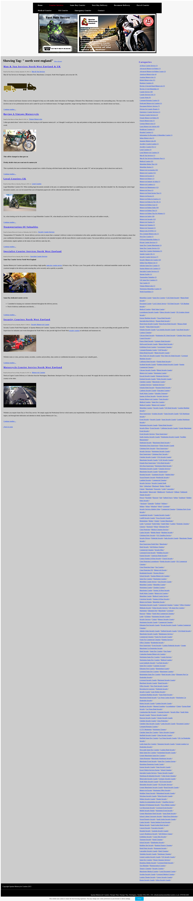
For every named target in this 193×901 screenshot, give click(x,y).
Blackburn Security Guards (148, 683)
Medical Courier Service (160, 596)
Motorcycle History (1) (147, 178)
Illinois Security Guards (164, 370)
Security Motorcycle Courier (40, 324)
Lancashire (170, 489)
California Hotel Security (148, 361)
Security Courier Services (46, 232)
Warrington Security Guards (148, 425)
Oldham (176, 492)
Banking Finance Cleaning (163, 845)
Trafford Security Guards (169, 631)
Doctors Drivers (158, 573)
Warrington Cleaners (159, 729)
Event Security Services (147, 434)
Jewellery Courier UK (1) (148, 147)
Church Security (167, 558)
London (172, 524)
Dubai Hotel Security (165, 425)
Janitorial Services (158, 385)
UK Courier (63, 10)
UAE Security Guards (166, 460)
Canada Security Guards (161, 515)
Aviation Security (157, 414)
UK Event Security (165, 781)
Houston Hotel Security (163, 387)
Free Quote (167, 651)
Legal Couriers (36, 184)
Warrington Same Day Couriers (150, 657)
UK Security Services (165, 784)
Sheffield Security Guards (148, 735)
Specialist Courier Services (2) (149, 271)
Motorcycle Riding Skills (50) (149, 207)
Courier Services (56, 5)
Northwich (169, 492)
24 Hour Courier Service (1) (149, 66)
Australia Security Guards (160, 831)
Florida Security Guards (167, 561)
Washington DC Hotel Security (166, 335)
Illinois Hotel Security (166, 344)
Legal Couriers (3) (145, 150)
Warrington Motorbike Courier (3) (150, 289)
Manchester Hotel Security (161, 443)
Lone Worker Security (158, 692)
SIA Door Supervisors (147, 466)
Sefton (176, 498)
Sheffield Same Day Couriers (149, 738)
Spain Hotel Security (165, 695)
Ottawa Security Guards (167, 312)
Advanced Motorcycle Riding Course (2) (153, 71)
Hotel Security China (168, 674)
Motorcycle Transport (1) (148, 228)
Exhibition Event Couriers (148, 347)
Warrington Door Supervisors (149, 445)
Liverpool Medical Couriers (165, 874)
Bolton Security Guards (147, 703)
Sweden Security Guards (147, 874)
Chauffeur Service (168, 802)
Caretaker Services (145, 385)
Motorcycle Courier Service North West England (33, 367)
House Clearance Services (161, 860)
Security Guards (158, 408)
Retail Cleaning (157, 839)
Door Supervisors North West (149, 544)
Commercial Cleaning (159, 480)
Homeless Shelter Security (148, 863)
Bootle (168, 486)
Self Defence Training (157, 547)
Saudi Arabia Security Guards (166, 819)
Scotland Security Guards (148, 364)
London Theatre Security (148, 877)
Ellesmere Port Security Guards (150, 625)
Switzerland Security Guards (166, 752)
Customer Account (159, 666)
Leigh (164, 489)
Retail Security (162, 683)
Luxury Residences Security (149, 834)
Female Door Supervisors (148, 463)
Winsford (154, 506)
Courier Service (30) (146, 92)
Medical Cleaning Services (159, 529)
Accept (139, 898)
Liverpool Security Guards (148, 680)
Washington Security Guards (170, 437)
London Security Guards (163, 703)
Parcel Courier (143, 5)
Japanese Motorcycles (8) (148, 141)
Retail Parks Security (146, 848)
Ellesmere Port (163, 527)
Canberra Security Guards (148, 390)
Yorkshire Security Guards (148, 854)
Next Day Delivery (99, 5)
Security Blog (159, 550)
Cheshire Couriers (145, 382)
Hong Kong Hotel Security (167, 324)
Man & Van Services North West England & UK (32, 66)
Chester (142, 489)
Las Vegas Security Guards (168, 738)
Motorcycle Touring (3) (147, 222)
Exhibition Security (146, 837)
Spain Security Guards (171, 414)
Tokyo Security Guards (166, 732)
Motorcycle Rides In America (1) (150, 199)
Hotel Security (144, 547)
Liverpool (166, 506)
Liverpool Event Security (164, 808)
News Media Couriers (168, 805)
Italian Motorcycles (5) (147, 138)
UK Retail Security (171, 408)
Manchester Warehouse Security (161, 758)
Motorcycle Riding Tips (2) (148, 210)
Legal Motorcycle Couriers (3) (149, 152)
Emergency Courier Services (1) (150, 112)
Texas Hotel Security (163, 318)
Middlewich (161, 492)
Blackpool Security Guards (166, 680)
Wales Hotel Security (152, 327)
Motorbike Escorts (158, 602)
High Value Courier (158, 309)
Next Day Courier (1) (146, 236)
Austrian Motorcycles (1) (148, 77)
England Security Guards (148, 379)
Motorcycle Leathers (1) (147, 184)
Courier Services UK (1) (147, 94)
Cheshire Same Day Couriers (149, 732)
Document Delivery (122, 5)
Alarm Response (145, 758)
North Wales (156, 524)
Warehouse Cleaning (164, 854)
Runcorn (155, 498)
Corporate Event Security (148, 553)
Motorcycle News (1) (146, 190)
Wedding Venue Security (147, 793)
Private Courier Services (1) (148, 242)
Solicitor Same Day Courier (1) (150, 265)
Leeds (141, 524)
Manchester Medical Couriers (149, 871)
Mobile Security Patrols (147, 810)
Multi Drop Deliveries (170, 816)
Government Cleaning (164, 347)
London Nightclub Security (171, 645)
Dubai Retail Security (146, 353)
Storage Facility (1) (146, 274)
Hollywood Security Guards (149, 344)
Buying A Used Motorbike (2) (149, 89)
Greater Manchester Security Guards (151, 787)
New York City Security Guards (150, 356)
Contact (101, 10)
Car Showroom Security (147, 808)
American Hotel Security (159, 555)
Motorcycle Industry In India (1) (150, 181)
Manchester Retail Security (148, 697)
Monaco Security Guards (166, 619)
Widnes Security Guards (147, 799)
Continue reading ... (10, 109)
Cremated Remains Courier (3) (149, 100)
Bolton (162, 486)
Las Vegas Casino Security (166, 697)
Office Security (144, 686)
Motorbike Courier (145, 298)
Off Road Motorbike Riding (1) (150, 239)
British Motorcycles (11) (147, 80)
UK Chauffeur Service (164, 535)
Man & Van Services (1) (147, 155)
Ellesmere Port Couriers (147, 668)
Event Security (144, 419)
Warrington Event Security (164, 810)
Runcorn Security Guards (148, 718)
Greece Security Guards (164, 877)
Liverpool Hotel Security (165, 863)
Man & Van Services (38, 71)
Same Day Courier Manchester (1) (151, 245)
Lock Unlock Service (159, 303)
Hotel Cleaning (163, 851)
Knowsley (157, 489)
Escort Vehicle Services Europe (150, 770)
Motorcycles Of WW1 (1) (148, 231)
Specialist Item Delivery (147, 321)
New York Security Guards (159, 686)
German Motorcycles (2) (147, 123)
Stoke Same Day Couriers (148, 752)
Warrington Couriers (159, 579)
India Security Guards (171, 538)
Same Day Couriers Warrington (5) (151, 251)
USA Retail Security (184, 631)
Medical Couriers (145, 309)
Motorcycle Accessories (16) (149, 170)
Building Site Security (147, 845)
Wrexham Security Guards (148, 796)
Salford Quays (167, 498)
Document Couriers (183, 724)
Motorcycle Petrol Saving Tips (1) (150, 193)
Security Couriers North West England (27, 319)
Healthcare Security (146, 706)
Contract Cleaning (145, 332)
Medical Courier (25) (146, 161)
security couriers (74, 330)
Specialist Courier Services (38, 256)
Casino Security (145, 532)
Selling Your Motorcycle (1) (148, 263)
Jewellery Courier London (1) (149, 144)
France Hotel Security (146, 341)
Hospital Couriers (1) (146, 132)
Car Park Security (162, 663)
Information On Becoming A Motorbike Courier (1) (156, 135)
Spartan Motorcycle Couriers (149, 399)
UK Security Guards (168, 857)
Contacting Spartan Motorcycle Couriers (152, 654)
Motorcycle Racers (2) (147, 196)
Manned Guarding (159, 706)
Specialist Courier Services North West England (33, 251)
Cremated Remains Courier (148, 350)
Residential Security (146, 573)
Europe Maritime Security (148, 318)
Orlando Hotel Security (147, 387)
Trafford (157, 503)
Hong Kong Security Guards (149, 324)
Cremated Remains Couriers (149, 726)
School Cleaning (166, 770)
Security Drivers (145, 538)
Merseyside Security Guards (149, 779)
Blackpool (155, 486)
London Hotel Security (167, 750)
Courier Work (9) (145, 97)
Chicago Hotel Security (147, 335)
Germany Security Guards (167, 779)
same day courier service (54, 265)
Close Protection (145, 529)
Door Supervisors (145, 414)
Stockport (143, 503)
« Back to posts (8, 427)
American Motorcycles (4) (148, 74)
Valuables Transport (161, 393)
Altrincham (147, 486)
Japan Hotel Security (169, 813)
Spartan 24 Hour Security (148, 396)
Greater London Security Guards (150, 857)
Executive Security (157, 828)
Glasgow (142, 527)
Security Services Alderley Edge (150, 509)
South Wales (165, 524)
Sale (160, 498)
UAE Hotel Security (172, 298)
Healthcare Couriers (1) (147, 129)
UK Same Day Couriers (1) (148, 280)
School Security (145, 576)
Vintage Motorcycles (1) (147, 286)
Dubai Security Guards (167, 445)
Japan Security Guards (169, 419)
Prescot (142, 498)
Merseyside (152, 492)
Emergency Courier (83, 10)
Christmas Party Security (147, 448)
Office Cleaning (185, 605)
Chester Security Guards (164, 718)
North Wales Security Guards (149, 781)
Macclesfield (144, 492)
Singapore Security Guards (166, 744)
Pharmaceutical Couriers (157, 865)
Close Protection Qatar (147, 567)
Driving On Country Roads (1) (149, 109)
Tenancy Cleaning (145, 868)
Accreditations (170, 706)
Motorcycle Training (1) (147, 225)
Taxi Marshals (144, 865)
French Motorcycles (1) (147, 121)
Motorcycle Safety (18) (147, 216)
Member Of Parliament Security (150, 805)
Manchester (149, 489)
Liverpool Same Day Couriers (149, 671)
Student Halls (169, 474)
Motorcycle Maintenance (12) (149, 187)
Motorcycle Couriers (38, 372)
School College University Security (151, 816)
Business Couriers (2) (146, 83)
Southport (182, 498)
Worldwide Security (162, 477)
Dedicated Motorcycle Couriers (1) (151, 103)
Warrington (143, 611)
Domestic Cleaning (183, 524)
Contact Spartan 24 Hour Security (150, 558)
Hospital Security (145, 474)
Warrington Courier (160, 373)
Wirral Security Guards (165, 796)
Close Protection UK (146, 570)
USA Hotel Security (163, 463)
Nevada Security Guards (168, 625)
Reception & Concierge (147, 689)
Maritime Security (167, 532)
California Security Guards (169, 428)
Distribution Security (157, 842)
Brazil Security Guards (171, 787)
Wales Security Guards (164, 379)
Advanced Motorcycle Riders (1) (150, 68)
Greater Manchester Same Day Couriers (152, 755)
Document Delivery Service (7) (150, 106)
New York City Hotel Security (170, 356)
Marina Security (145, 825)
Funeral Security (145, 555)
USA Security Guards (164, 457)
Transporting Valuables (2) (148, 277)
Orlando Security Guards (148, 330)
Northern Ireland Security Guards (167, 364)
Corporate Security (163, 712)
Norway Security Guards (159, 715)
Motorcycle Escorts (160, 570)
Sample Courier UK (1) (147, 254)
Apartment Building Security (149, 695)
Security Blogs (144, 428)
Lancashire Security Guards (148, 851)
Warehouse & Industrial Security (150, 776)
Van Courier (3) (145, 283)
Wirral (160, 506)
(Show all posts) (58, 61)
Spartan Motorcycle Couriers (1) (150, 268)
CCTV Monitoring (146, 729)
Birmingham (144, 521)
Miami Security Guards (162, 353)
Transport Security (145, 839)
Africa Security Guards (163, 880)
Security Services (162, 396)
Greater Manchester (166, 521)
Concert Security (145, 828)
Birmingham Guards (162, 668)
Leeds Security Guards (168, 724)
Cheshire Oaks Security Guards (150, 724)
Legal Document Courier (167, 871)
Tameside (151, 503)
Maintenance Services (166, 634)
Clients (178, 706)
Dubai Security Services (160, 608)
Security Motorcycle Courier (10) (150, 260)
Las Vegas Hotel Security (154, 709)
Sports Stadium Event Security (160, 822)
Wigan (148, 506)
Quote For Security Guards (163, 637)
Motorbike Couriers (146, 408)
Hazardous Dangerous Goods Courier (152, 764)
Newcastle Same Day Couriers (149, 750)
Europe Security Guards (147, 767)
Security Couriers (157, 868)
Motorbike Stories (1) (146, 167)
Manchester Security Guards (149, 460)
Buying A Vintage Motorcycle (21, 114)
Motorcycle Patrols (146, 602)
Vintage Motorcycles (35, 119)
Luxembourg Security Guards (149, 312)
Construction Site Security (148, 712)
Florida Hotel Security (164, 361)
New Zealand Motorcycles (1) (149, 234)
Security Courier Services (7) (149, 257)
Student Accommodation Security (150, 802)
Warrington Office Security (161, 790)
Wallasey (164, 503)
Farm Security (163, 399)
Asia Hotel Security (182, 330)
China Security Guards (164, 735)
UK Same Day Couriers (176, 608)
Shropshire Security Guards (148, 784)
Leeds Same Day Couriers (148, 744)
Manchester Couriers (166, 671)
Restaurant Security (160, 848)
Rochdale (148, 498)
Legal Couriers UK (15, 179)
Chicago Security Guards (148, 370)
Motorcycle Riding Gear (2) (148, 205)
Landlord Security (145, 480)
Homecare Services (162, 376)
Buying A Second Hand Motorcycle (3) (152, 86)
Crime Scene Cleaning (168, 776)
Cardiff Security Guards (147, 518)
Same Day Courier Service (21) (150, 248)
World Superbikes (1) (146, 291)
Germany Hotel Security (162, 341)
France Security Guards (165, 773)
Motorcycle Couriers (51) (148, 173)
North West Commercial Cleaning (163, 613)
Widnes (142, 506)
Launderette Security (146, 515)
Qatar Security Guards (163, 767)
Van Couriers (159, 567)
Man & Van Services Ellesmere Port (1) (152, 158)
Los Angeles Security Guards (166, 330)
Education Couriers (163, 390)
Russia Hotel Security (163, 321)
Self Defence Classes (165, 834)
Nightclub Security (146, 443)
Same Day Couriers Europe (166, 761)
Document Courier (145, 303)
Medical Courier (45, 10)
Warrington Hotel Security (163, 466)
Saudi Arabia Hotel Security (160, 825)
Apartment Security (158, 474)
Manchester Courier (158, 382)
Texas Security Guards (163, 518)
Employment (163, 471)
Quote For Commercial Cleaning (150, 640)
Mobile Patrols (155, 532)
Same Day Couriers (159, 298)
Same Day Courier (77, 5)
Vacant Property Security (147, 477)
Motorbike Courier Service (148, 582)
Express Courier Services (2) (149, 115)
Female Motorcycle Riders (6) (149, 118)
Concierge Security (146, 599)
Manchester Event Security (148, 761)
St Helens (148, 616)
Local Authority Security (147, 663)
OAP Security (162, 350)
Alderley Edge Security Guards (150, 631)
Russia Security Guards (147, 880)
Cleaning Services (164, 469)
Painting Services (167, 640)
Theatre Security (161, 799)
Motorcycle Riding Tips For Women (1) (152, 213)
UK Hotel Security (173, 303)
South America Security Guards (150, 437)
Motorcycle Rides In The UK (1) (150, 202)
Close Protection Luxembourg (149, 561)
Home (40, 5)
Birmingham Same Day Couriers (150, 674)
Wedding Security (162, 553)
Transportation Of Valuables (21, 227)
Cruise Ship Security (159, 837)
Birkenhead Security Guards (166, 793)
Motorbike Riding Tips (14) (148, 164)
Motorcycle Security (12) (148, 219)
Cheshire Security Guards (148, 457)
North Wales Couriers (146, 393)
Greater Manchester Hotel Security (151, 813)
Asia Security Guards (164, 582)
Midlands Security (145, 608)
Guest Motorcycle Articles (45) (149, 126)
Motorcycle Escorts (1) (147, 176)
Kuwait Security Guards (147, 376)
